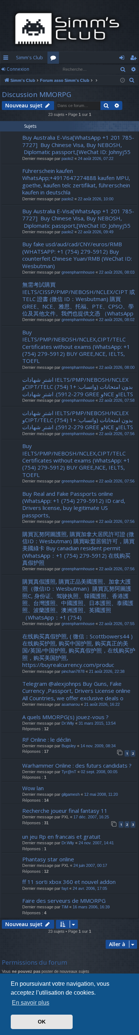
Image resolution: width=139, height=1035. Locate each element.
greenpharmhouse (78, 272)
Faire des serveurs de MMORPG (64, 900)
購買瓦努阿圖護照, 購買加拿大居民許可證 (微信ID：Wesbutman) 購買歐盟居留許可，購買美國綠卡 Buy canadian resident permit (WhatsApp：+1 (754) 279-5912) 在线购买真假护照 (78, 548)
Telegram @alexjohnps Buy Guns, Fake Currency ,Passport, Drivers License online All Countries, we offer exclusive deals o (76, 691)
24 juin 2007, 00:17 (90, 865)
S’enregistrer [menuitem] (134, 59)
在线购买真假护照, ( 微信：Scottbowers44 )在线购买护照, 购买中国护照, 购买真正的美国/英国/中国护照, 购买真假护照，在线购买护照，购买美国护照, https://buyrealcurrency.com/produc (78, 650)
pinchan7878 (73, 671)
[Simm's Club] (69, 28)
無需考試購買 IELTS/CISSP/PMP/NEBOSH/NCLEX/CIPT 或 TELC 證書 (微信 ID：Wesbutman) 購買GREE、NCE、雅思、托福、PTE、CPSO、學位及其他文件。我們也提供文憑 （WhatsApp (78, 299)
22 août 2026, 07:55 (117, 623)
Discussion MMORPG (36, 94)
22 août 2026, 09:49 (95, 232)
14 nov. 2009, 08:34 (98, 746)
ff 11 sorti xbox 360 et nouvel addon (69, 881)
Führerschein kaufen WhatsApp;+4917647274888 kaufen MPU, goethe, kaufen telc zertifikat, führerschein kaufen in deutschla (76, 181)
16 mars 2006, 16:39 (91, 907)
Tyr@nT (69, 771)
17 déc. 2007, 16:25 (91, 817)
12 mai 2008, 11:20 (101, 794)
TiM (65, 907)
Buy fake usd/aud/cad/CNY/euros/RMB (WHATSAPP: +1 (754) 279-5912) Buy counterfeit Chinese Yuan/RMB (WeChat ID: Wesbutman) (77, 254)
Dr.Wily (68, 723)
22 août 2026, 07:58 (117, 400)
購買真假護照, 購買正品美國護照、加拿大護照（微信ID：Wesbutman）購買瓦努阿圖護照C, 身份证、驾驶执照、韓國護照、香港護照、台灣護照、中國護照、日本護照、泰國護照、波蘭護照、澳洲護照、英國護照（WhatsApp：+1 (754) (77, 599)
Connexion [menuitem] (123, 59)
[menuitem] (132, 80)
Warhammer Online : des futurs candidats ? (77, 765)
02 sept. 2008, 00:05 (99, 771)
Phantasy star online (48, 859)
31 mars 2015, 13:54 (97, 723)
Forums (54, 59)
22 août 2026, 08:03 (117, 272)
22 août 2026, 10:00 (95, 199)
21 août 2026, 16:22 (102, 704)
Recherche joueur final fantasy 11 (64, 810)
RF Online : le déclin (46, 739)
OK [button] (42, 1022)
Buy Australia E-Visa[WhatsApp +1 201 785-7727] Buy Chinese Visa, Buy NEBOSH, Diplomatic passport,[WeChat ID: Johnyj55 (78, 145)
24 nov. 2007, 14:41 (96, 843)
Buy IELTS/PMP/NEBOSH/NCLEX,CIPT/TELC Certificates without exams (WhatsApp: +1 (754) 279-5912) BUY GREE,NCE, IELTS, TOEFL (76, 346)
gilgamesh (71, 794)
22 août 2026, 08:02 (117, 319)
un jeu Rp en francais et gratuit (61, 836)
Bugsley (69, 746)
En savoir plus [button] (30, 1002)
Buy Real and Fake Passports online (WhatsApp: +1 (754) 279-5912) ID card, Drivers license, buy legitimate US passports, (73, 504)
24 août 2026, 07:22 (95, 158)
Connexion (18, 69)
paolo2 (67, 158)
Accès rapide (7, 59)
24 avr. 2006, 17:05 (90, 888)
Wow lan (33, 788)
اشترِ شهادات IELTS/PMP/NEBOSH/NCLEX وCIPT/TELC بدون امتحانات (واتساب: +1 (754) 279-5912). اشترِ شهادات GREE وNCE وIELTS (77, 387)
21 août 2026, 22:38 (107, 671)
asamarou (71, 704)
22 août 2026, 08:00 (117, 367)
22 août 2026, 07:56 (117, 433)
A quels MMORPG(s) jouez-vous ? (65, 717)
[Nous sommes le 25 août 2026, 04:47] (122, 80)
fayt (65, 888)
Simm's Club (29, 57)
